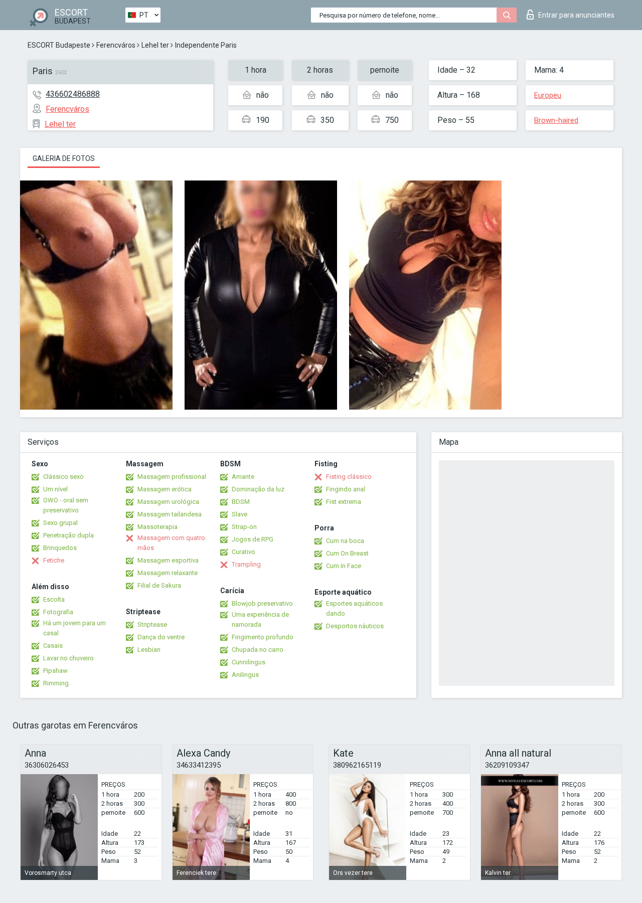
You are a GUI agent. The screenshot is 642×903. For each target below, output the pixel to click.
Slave (239, 514)
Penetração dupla (68, 535)
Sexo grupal (60, 522)
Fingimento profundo (262, 637)
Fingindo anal (345, 489)
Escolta (54, 599)
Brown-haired (556, 120)
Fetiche (53, 560)
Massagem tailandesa (169, 514)
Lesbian (148, 649)
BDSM (241, 501)
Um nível (55, 489)
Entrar (576, 15)
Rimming (56, 683)
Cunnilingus (248, 662)
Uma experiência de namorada (260, 619)
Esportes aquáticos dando (354, 608)
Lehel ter (155, 45)
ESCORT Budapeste (59, 45)
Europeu (547, 95)
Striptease (152, 624)
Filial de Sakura (159, 585)
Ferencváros (115, 45)
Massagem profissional (171, 476)
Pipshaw (55, 670)
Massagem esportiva (168, 560)
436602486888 (73, 94)
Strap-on (244, 526)
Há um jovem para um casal (74, 628)
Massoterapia (157, 526)
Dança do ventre (161, 637)
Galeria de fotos (64, 158)
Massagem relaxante (167, 573)
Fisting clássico (349, 476)
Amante (243, 476)
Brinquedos (60, 548)
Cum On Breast (347, 553)
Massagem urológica (168, 501)
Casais (53, 645)
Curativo (243, 552)
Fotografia (58, 612)
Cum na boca (345, 541)
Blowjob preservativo (262, 603)
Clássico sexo (63, 476)
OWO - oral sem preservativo (65, 505)
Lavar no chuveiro (68, 658)
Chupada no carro (257, 649)
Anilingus (245, 674)
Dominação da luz (258, 489)
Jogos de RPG (252, 539)
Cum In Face (343, 566)
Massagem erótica (164, 489)
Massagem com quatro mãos (171, 543)
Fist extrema (343, 501)
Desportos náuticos (355, 626)
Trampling (246, 564)
